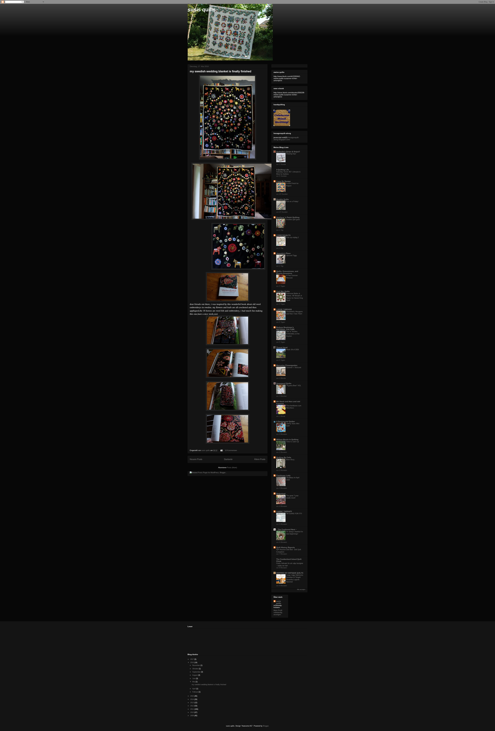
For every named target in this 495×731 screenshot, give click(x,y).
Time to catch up (292, 442)
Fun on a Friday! (292, 201)
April (194, 689)
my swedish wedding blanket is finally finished (220, 71)
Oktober (195, 669)
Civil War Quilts (283, 291)
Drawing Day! (291, 154)
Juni (194, 678)
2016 (192, 662)
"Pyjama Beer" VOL (293, 386)
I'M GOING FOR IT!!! (294, 514)
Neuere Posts (196, 459)
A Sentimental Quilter (285, 421)
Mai (194, 682)
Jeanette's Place (283, 253)
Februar (195, 692)
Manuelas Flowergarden (286, 365)
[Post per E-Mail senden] (221, 450)
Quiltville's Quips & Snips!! (288, 152)
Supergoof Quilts (283, 383)
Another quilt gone (293, 219)
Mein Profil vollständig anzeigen (278, 612)
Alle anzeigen (301, 589)
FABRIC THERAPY (284, 511)
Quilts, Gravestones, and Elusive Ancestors (287, 272)
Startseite (228, 459)
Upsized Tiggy (291, 255)
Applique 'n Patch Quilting (287, 217)
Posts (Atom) (232, 468)
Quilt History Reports (285, 547)
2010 (192, 712)
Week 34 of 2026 (292, 350)
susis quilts (202, 9)
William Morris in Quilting (287, 439)
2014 (192, 699)
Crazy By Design (283, 181)
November (196, 665)
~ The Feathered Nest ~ (286, 529)
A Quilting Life (282, 170)
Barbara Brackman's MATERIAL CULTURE (285, 328)
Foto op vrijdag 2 (292, 237)
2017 (192, 659)
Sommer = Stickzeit (293, 367)
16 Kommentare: (231, 450)
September (196, 672)
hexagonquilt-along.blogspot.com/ (286, 138)
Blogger (266, 726)
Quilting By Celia (283, 457)
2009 (192, 716)
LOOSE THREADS (284, 309)
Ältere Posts (259, 459)
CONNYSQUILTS (283, 235)
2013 (192, 703)
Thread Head (281, 347)
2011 (192, 709)
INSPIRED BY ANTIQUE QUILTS (289, 573)
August (195, 675)
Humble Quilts (282, 199)
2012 (192, 706)
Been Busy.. (290, 460)
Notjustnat (281, 493)
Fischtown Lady (283, 475)
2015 (192, 696)
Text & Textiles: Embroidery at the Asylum (292, 334)
